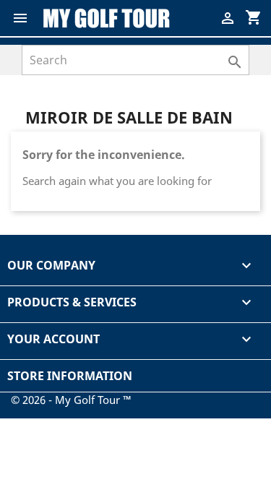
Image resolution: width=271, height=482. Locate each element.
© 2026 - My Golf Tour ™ (71, 399)
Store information (69, 376)
